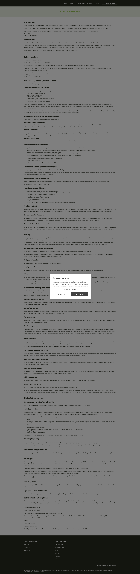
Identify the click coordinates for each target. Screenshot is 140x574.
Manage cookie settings (71, 289)
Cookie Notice (84, 286)
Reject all (61, 294)
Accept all (80, 294)
